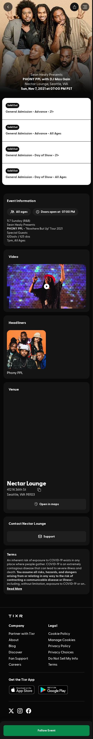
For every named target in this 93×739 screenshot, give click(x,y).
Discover (15, 652)
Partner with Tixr (22, 633)
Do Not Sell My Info (63, 658)
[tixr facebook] (28, 711)
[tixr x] (11, 711)
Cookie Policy (59, 633)
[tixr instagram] (19, 711)
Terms (52, 664)
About (14, 640)
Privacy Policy (59, 646)
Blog (12, 646)
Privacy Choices (61, 652)
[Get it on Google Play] (53, 689)
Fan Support (18, 658)
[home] (15, 616)
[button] (8, 6)
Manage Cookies (61, 640)
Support (49, 536)
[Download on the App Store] (22, 689)
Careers (15, 664)
